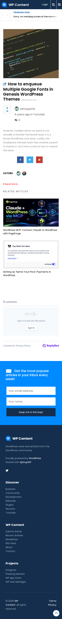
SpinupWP (25, 462)
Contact (10, 551)
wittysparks (27, 109)
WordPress (35, 458)
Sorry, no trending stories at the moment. (35, 16)
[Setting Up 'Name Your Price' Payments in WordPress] (31, 254)
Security (10, 508)
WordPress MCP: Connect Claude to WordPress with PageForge (30, 231)
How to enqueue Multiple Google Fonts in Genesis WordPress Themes (28, 91)
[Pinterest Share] (39, 159)
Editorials (11, 501)
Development (13, 497)
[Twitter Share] (30, 159)
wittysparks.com (29, 99)
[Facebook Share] (20, 159)
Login (45, 4)
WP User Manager (16, 581)
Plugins (10, 504)
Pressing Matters (15, 574)
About (9, 547)
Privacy (52, 604)
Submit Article (14, 531)
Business (10, 489)
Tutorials (39, 114)
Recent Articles (14, 535)
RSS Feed (11, 543)
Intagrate (11, 570)
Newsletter (12, 539)
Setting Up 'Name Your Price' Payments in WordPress (27, 273)
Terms (52, 601)
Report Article (11, 184)
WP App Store (13, 578)
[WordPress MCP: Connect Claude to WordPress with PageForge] (31, 213)
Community (13, 493)
